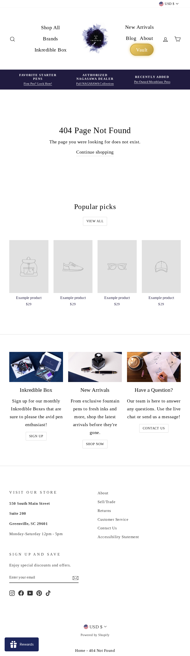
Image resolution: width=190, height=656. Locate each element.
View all (95, 221)
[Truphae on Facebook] (21, 593)
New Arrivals (139, 27)
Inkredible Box (51, 50)
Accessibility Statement (118, 537)
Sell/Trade (106, 502)
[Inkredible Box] (36, 367)
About (146, 38)
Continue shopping (95, 151)
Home (80, 650)
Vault (141, 50)
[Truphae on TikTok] (48, 593)
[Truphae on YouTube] (30, 593)
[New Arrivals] (95, 367)
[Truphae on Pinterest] (39, 593)
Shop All (50, 27)
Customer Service (113, 519)
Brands (50, 39)
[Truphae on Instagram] (12, 593)
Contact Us (154, 428)
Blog (131, 38)
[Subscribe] (76, 577)
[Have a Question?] (154, 367)
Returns (104, 510)
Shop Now (95, 444)
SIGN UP (36, 436)
